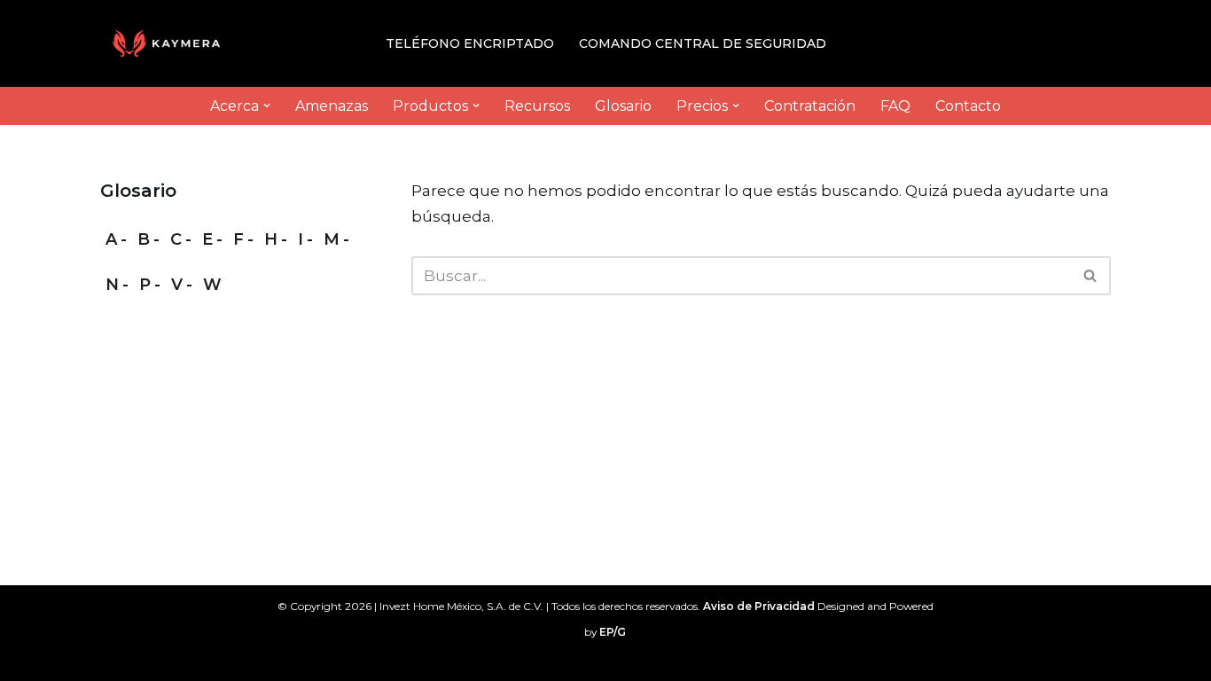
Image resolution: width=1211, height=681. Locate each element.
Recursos (537, 106)
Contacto (968, 106)
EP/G (612, 631)
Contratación (810, 106)
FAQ (895, 106)
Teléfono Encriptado (470, 43)
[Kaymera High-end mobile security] (170, 43)
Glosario (623, 106)
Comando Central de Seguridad (702, 43)
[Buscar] (1091, 275)
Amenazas (331, 106)
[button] (266, 105)
